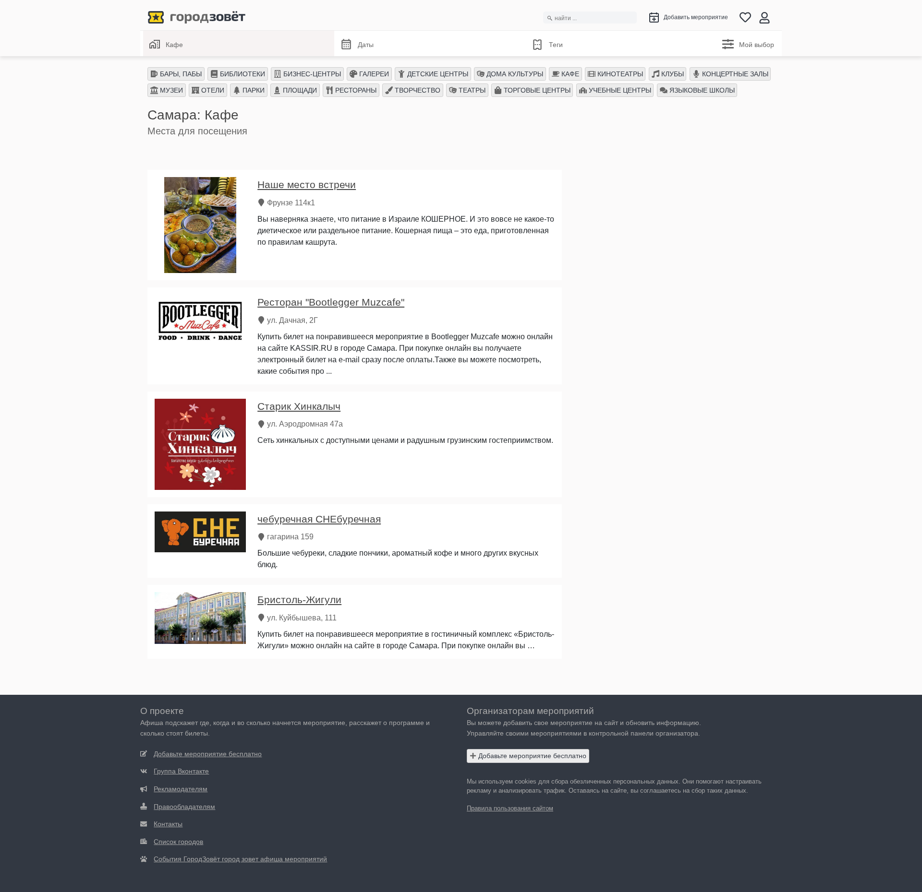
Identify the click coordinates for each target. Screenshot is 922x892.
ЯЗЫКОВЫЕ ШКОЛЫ (701, 90)
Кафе (174, 44)
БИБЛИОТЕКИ (241, 74)
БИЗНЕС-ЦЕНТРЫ (311, 74)
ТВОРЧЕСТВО (416, 90)
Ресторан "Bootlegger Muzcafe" (330, 302)
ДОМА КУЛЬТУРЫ (514, 74)
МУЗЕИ (170, 90)
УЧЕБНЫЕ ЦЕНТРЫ (619, 90)
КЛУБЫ (671, 74)
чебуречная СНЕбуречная (319, 518)
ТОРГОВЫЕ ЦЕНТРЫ (536, 90)
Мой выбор (756, 44)
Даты (366, 44)
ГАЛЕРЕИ (373, 74)
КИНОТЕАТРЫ (619, 74)
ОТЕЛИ (211, 90)
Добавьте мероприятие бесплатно (531, 756)
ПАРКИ (253, 90)
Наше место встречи (306, 184)
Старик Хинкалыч (298, 406)
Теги (556, 44)
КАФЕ (569, 74)
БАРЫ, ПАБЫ (180, 74)
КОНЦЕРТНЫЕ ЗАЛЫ (734, 74)
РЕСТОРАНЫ (354, 90)
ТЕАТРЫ (471, 90)
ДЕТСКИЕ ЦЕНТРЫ (436, 74)
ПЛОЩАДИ (299, 90)
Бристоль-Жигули (299, 599)
